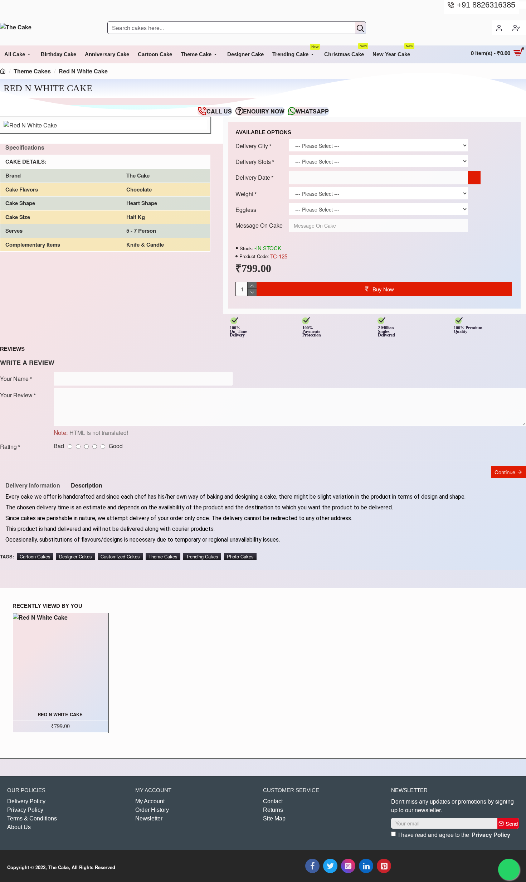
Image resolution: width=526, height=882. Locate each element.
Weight (244, 194)
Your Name (14, 378)
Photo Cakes (240, 556)
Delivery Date (252, 177)
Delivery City (251, 146)
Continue (505, 472)
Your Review (16, 395)
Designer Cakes (75, 556)
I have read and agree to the (454, 834)
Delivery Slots (253, 162)
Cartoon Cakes (35, 556)
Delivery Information (32, 485)
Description (86, 485)
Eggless (245, 209)
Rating (8, 446)
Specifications (24, 147)
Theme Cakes (32, 71)
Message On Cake (259, 225)
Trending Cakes (202, 556)
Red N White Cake (60, 715)
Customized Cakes (120, 556)
